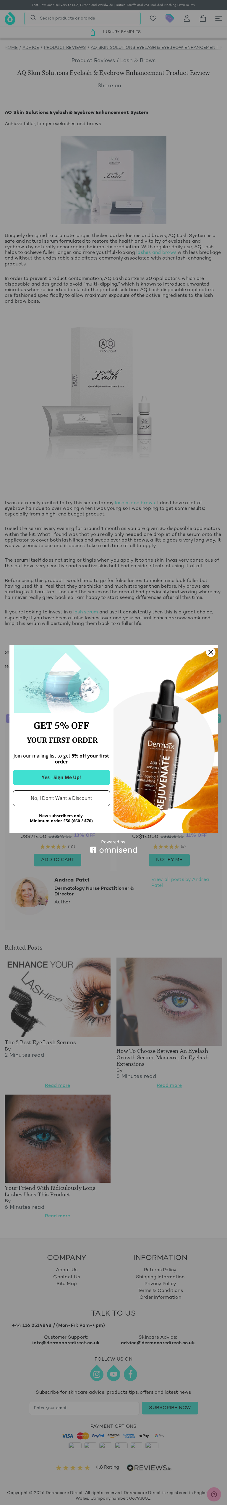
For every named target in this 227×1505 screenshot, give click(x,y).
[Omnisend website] (113, 846)
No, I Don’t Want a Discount (61, 798)
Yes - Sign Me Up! (61, 777)
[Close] (211, 652)
